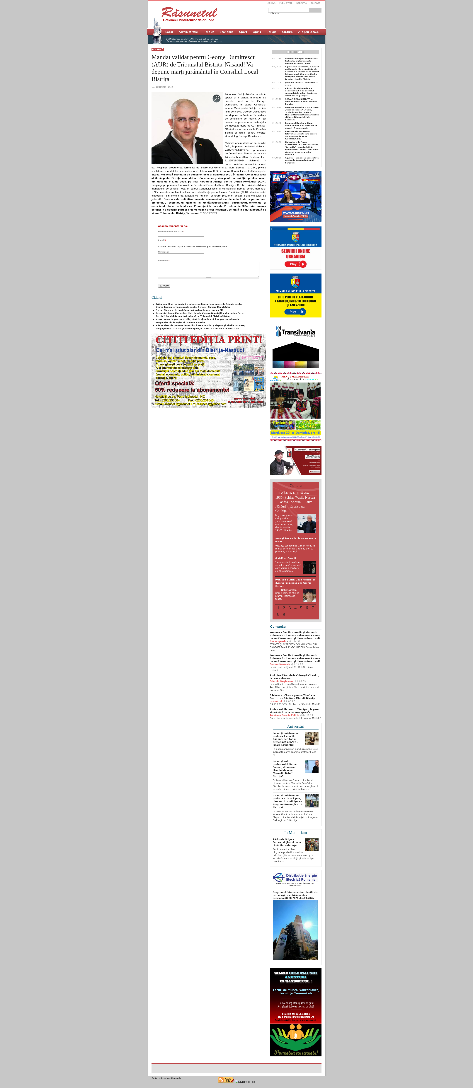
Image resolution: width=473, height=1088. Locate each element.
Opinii (257, 32)
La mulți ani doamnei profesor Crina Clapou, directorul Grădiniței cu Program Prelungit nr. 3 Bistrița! (287, 824)
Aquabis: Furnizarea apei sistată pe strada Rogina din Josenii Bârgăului (302, 160)
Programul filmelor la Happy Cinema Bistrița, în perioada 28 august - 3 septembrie (301, 125)
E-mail (162, 240)
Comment (163, 260)
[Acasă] (189, 14)
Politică (157, 49)
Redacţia (301, 3)
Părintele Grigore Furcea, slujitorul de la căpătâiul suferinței (287, 865)
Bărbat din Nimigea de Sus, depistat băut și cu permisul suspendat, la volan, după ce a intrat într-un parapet (301, 92)
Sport (243, 32)
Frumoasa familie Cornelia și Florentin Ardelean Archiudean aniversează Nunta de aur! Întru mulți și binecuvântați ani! (295, 658)
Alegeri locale (308, 32)
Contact (315, 3)
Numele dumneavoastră (171, 231)
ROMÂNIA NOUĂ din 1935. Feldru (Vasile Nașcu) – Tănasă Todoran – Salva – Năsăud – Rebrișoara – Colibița (295, 502)
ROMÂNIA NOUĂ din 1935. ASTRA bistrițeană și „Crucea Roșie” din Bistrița (294, 567)
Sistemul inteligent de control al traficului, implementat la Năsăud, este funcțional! (301, 60)
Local (169, 32)
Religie (271, 32)
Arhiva (271, 3)
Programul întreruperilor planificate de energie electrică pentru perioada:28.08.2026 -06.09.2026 (295, 918)
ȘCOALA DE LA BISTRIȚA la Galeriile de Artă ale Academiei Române (301, 101)
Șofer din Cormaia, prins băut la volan (301, 83)
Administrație (188, 32)
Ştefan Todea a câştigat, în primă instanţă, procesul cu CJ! (189, 310)
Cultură (287, 32)
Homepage (163, 252)
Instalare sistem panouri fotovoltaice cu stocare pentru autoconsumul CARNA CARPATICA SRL (301, 135)
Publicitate (285, 3)
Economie (227, 32)
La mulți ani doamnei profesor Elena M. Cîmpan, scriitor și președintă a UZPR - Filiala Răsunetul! (286, 762)
